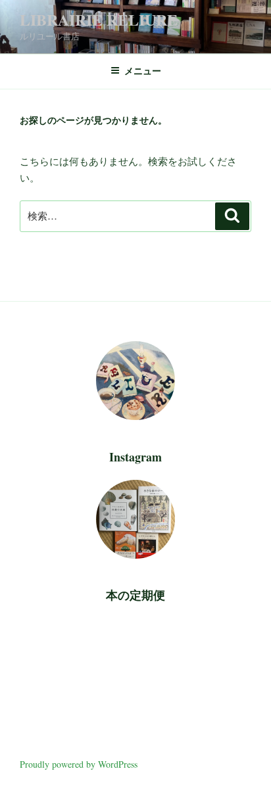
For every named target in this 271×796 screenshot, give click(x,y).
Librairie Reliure (99, 19)
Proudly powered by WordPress (78, 764)
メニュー (142, 71)
